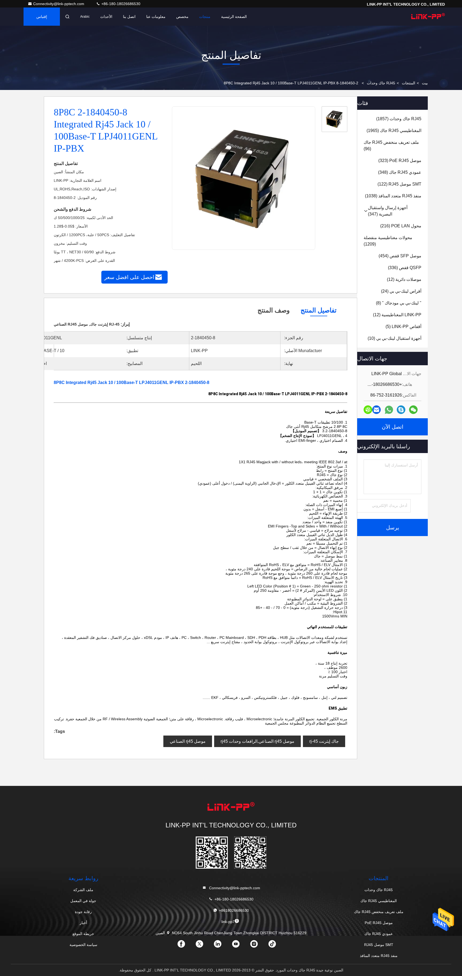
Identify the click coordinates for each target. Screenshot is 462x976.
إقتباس (41, 16)
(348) (399, 172)
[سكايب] (401, 409)
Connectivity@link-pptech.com (59, 4)
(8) (398, 303)
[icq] (367, 409)
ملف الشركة (83, 890)
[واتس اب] (388, 409)
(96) (391, 145)
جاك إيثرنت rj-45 (324, 741)
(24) (401, 291)
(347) (387, 210)
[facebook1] (185, 946)
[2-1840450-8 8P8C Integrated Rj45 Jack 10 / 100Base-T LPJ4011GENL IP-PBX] (243, 178)
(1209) (388, 240)
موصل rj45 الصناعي (188, 741)
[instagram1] (258, 946)
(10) (394, 338)
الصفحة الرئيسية (234, 16)
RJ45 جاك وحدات (381, 83)
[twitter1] (203, 946)
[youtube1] (240, 946)
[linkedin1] (221, 946)
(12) (404, 279)
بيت (425, 83)
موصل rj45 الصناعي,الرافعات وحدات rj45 (257, 741)
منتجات (204, 16)
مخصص (182, 16)
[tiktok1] (276, 946)
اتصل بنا (129, 16)
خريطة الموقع (83, 934)
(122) (399, 184)
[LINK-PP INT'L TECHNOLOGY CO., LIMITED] (428, 16)
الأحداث (106, 16)
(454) (400, 256)
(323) (399, 160)
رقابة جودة (83, 912)
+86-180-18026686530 (120, 4)
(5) (403, 326)
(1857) (398, 118)
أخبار (83, 923)
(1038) (393, 196)
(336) (404, 267)
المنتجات (408, 83)
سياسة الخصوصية (83, 945)
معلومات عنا (155, 16)
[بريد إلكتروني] (376, 409)
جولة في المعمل (83, 901)
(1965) (394, 130)
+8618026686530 (234, 910)
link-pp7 (228, 922)
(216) (400, 226)
